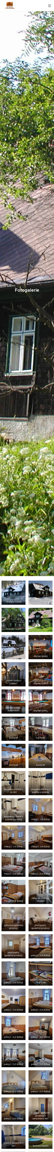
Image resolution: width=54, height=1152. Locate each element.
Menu (49, 6)
